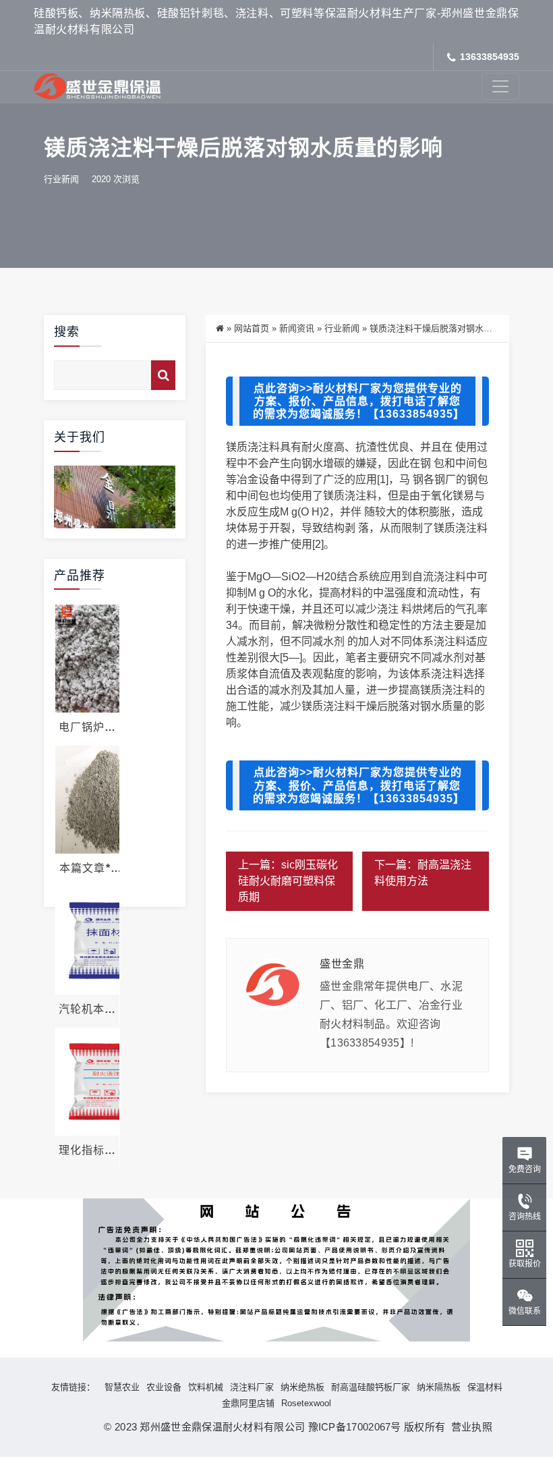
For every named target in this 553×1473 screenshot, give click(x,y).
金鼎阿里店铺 (248, 1403)
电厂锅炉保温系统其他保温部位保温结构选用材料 (88, 727)
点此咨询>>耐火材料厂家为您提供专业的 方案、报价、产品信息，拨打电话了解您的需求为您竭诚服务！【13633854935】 (359, 401)
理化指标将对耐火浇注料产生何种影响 (88, 1150)
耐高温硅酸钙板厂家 (370, 1387)
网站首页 (251, 328)
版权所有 (424, 1427)
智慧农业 (122, 1387)
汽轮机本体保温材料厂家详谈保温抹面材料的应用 (88, 1009)
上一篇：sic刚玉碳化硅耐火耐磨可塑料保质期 (288, 881)
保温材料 (484, 1387)
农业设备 (163, 1387)
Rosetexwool (306, 1403)
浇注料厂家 (252, 1387)
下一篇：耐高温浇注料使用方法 (422, 873)
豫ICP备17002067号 (354, 1427)
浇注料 (264, 447)
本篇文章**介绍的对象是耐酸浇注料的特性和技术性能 (88, 868)
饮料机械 (205, 1387)
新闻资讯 (296, 328)
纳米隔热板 (439, 1387)
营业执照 (468, 1427)
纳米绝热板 (302, 1387)
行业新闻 (61, 179)
